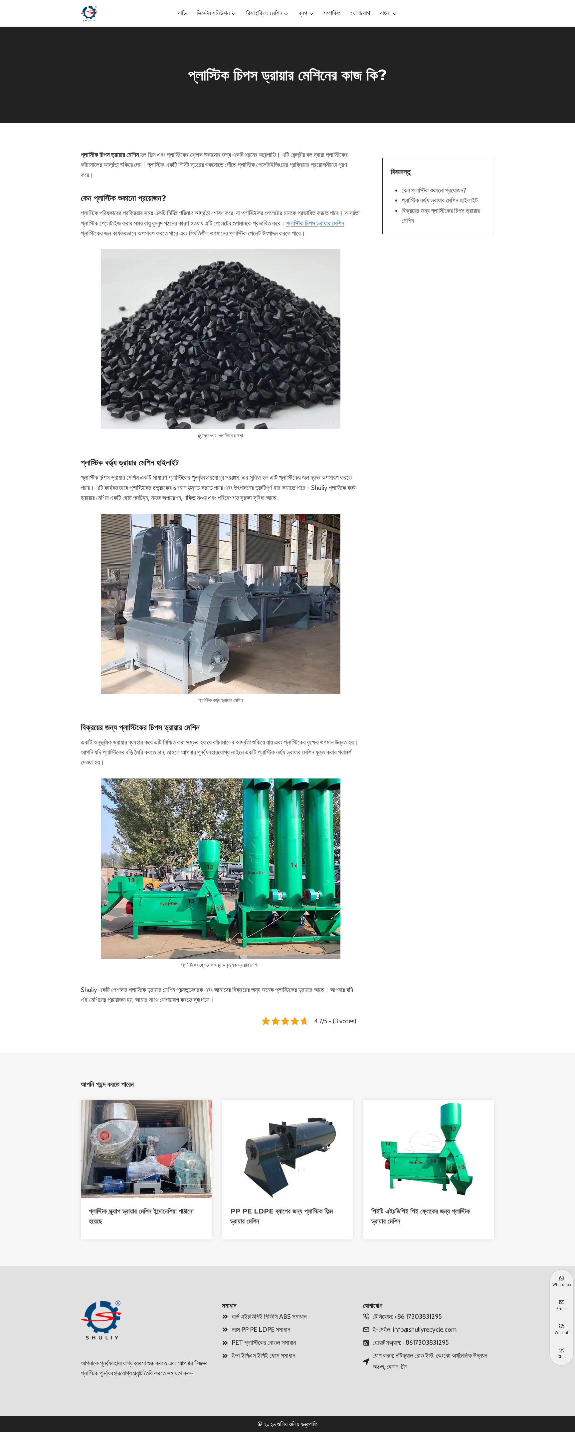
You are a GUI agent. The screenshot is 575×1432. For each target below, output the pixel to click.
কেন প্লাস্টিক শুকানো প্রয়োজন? (434, 190)
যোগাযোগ (360, 13)
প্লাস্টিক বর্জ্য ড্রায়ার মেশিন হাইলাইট (440, 200)
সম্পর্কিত (331, 13)
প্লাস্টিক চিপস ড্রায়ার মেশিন (315, 223)
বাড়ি (182, 13)
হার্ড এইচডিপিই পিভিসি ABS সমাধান (269, 1316)
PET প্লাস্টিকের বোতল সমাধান (264, 1342)
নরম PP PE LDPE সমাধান (261, 1329)
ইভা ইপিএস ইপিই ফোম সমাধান (263, 1355)
